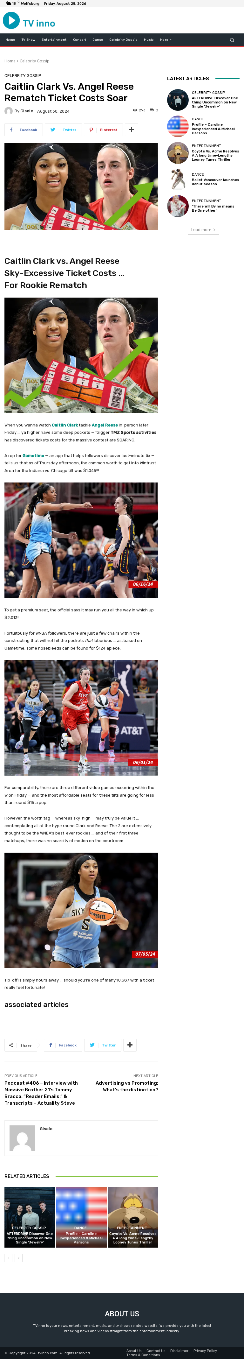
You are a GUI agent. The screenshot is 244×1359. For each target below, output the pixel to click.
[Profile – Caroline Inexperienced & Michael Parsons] (81, 1217)
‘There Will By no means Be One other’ (213, 208)
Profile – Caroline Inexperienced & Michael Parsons (81, 1238)
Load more (201, 229)
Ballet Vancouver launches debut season (215, 182)
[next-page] (19, 1258)
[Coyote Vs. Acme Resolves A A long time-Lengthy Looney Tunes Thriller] (133, 1217)
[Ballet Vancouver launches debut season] (178, 179)
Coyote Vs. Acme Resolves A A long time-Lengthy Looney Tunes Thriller (133, 1238)
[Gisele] (9, 111)
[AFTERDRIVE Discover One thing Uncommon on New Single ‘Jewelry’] (29, 1217)
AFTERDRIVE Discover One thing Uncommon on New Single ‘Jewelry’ (30, 1238)
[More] (131, 129)
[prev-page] (8, 1258)
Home (10, 61)
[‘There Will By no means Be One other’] (178, 206)
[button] (232, 39)
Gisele (26, 111)
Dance (80, 1228)
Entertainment (132, 1228)
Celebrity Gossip (35, 61)
